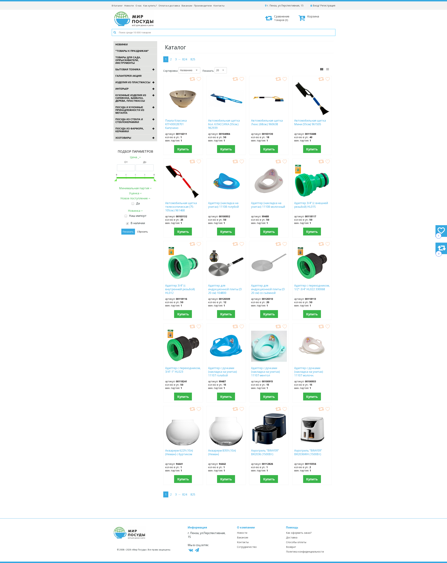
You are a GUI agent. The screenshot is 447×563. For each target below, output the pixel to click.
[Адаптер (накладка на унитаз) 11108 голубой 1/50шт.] (225, 198)
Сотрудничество (247, 547)
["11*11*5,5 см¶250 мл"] (183, 115)
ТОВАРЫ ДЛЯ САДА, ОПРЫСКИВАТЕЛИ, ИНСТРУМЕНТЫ (128, 60)
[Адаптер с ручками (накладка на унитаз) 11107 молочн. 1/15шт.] (312, 363)
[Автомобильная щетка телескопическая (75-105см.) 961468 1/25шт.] (183, 198)
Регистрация (327, 5)
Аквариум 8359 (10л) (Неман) (222, 452)
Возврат (291, 547)
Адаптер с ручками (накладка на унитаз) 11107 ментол (265, 371)
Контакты (219, 5)
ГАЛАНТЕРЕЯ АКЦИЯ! (128, 75)
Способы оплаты (296, 542)
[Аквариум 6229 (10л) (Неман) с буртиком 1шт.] (183, 445)
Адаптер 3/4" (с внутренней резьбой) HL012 (180, 289)
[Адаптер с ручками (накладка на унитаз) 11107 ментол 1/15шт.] (269, 363)
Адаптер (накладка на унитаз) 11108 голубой (223, 205)
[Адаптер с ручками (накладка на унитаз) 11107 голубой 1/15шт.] (226, 363)
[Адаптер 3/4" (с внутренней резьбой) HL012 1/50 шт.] (183, 280)
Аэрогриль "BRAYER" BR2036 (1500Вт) (265, 452)
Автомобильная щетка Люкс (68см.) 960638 (267, 122)
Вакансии (187, 5)
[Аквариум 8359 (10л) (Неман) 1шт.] (225, 445)
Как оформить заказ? (299, 532)
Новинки (121, 44)
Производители (203, 5)
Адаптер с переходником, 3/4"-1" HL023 (183, 370)
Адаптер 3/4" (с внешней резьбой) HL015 (311, 205)
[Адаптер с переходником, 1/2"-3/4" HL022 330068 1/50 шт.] (312, 280)
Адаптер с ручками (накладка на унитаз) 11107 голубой (222, 371)
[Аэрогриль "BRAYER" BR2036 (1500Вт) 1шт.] (269, 445)
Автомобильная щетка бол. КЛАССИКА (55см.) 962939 (224, 124)
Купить (183, 149)
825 (192, 59)
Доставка (291, 537)
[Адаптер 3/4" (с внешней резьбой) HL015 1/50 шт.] (312, 198)
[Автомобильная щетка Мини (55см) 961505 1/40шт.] (312, 115)
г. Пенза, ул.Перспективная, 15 (284, 5)
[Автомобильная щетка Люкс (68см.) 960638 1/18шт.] (269, 115)
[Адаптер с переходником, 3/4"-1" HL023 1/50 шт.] (183, 363)
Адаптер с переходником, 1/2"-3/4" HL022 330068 (312, 287)
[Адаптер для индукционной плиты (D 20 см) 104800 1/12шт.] (226, 280)
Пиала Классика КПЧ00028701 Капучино (176, 124)
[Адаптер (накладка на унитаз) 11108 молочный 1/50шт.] (269, 198)
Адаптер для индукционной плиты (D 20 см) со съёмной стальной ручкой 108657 (268, 289)
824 (184, 59)
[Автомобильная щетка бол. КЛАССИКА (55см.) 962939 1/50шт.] (226, 115)
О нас (138, 5)
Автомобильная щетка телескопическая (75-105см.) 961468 (181, 206)
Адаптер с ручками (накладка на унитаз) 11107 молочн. (308, 371)
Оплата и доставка (169, 5)
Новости (129, 5)
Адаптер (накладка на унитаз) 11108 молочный (268, 205)
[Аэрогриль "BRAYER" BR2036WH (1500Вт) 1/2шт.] (312, 445)
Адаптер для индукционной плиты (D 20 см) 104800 (225, 289)
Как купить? (150, 5)
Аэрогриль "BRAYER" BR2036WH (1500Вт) (308, 452)
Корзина (313, 16)
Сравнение (281, 18)
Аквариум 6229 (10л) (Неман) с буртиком (180, 452)
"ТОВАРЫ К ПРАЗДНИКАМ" (132, 51)
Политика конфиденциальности (305, 551)
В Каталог (117, 5)
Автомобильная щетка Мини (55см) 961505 (311, 122)
